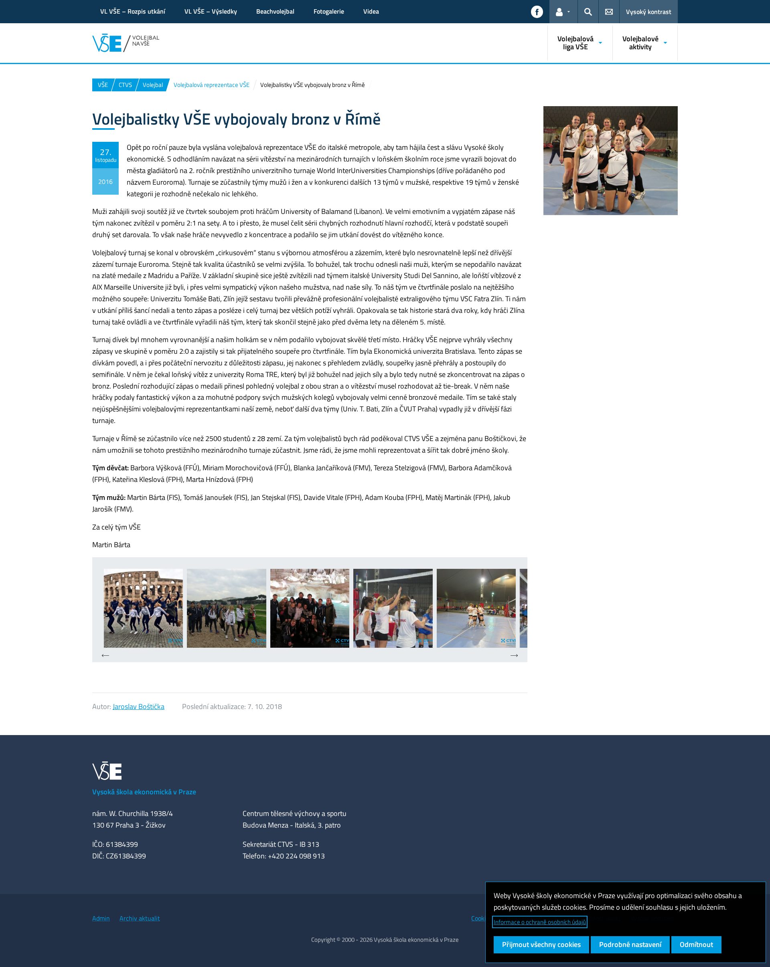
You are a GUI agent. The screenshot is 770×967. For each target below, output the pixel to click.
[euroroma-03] (309, 608)
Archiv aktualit (140, 918)
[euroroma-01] (143, 608)
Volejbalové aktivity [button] (640, 42)
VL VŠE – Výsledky (210, 11)
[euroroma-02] (226, 608)
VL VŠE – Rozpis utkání (132, 11)
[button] (537, 12)
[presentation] (105, 656)
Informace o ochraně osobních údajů (540, 922)
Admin (101, 918)
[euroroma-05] (476, 608)
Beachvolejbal (275, 11)
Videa (371, 11)
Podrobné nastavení (630, 944)
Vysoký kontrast (648, 11)
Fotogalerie (329, 11)
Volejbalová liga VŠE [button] (575, 42)
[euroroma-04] (392, 608)
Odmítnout (696, 944)
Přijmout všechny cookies (541, 944)
